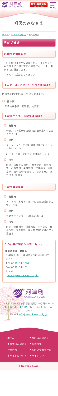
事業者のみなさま (17, 343)
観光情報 (37, 343)
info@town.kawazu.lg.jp (33, 314)
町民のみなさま (40, 337)
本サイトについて (17, 355)
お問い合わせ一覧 (41, 349)
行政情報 (12, 349)
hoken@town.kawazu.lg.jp (23, 275)
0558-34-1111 (19, 307)
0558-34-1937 (20, 263)
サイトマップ (39, 355)
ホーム (11, 337)
